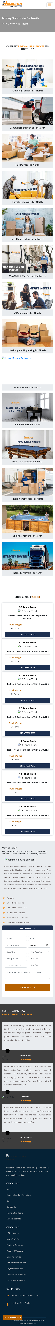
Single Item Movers (15, 1268)
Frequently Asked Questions (19, 1195)
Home (4, 23)
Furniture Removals (15, 1245)
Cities (12, 23)
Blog (8, 1201)
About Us (10, 1189)
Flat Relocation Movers (16, 1262)
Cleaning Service (14, 1257)
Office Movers (13, 1233)
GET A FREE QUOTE (27, 634)
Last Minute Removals (16, 1280)
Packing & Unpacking (15, 1251)
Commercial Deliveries (16, 1274)
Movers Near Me (14, 1218)
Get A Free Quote (27, 987)
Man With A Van (13, 1239)
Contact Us (11, 1207)
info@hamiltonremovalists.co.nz (25, 1295)
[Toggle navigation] (49, 4)
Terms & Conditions (15, 1213)
